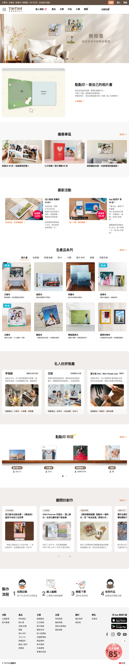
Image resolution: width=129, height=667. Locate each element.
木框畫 (23, 411)
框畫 (20, 630)
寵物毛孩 (40, 630)
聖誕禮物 (40, 641)
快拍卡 (75, 411)
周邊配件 (22, 641)
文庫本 (16, 411)
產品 (54, 9)
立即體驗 (78, 101)
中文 (123, 663)
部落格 (78, 622)
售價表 (21, 648)
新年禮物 (40, 644)
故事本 (59, 411)
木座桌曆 (67, 411)
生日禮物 (40, 622)
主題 (62, 9)
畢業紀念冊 (41, 652)
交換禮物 (40, 648)
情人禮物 (40, 9)
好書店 (94, 619)
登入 (118, 3)
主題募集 (5, 619)
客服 (125, 3)
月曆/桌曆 (23, 626)
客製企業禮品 (60, 626)
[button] (17, 455)
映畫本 (102, 411)
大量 (78, 9)
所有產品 (22, 619)
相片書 (21, 622)
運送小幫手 (23, 644)
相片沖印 (22, 633)
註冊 (111, 3)
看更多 (122, 134)
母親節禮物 (41, 637)
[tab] (54, 9)
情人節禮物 (41, 633)
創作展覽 (5, 622)
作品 (70, 9)
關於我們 (79, 619)
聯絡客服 (58, 622)
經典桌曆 (109, 411)
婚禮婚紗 (40, 619)
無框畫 (30, 411)
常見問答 (58, 619)
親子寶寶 (40, 626)
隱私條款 (58, 630)
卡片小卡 (22, 637)
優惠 (86, 9)
